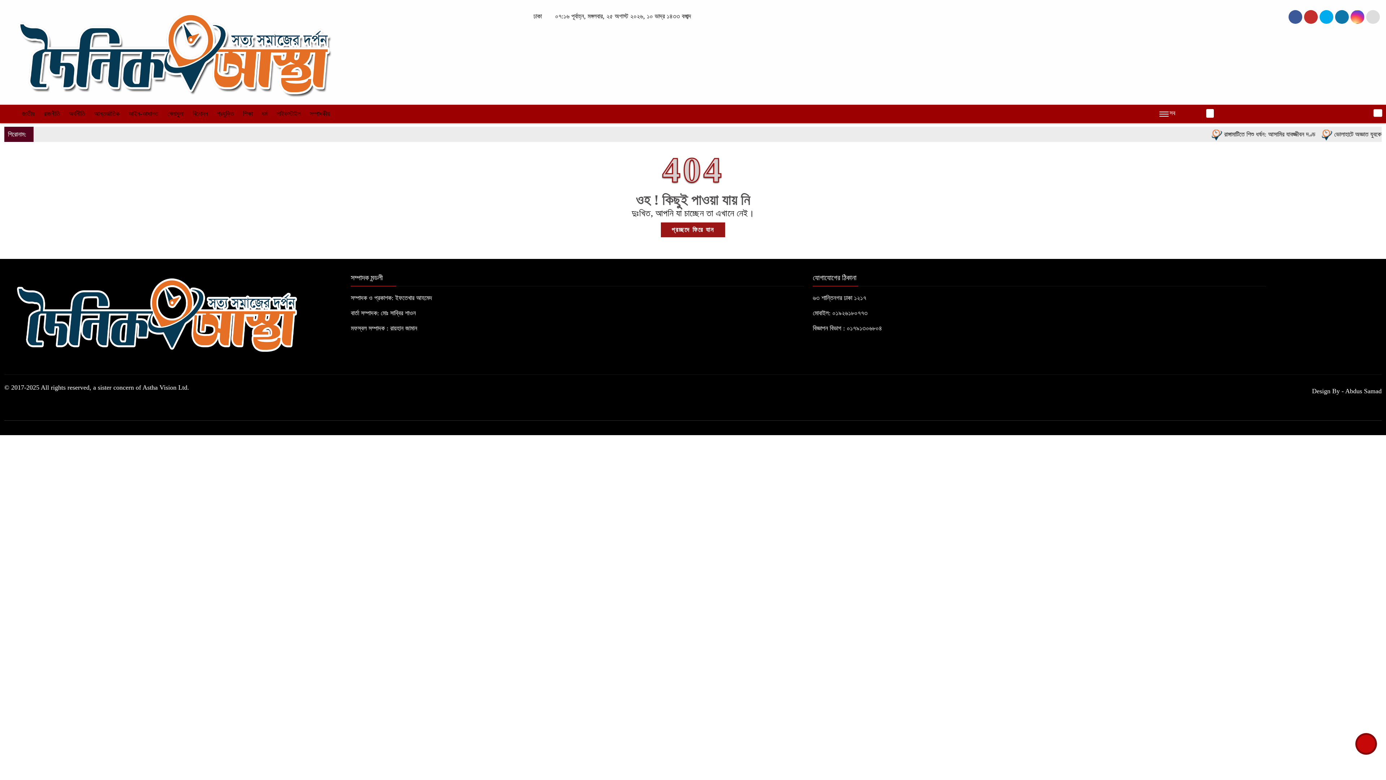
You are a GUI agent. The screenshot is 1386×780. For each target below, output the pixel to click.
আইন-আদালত (143, 113)
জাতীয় (28, 113)
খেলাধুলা (175, 113)
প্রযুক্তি (225, 113)
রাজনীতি (52, 113)
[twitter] (1311, 17)
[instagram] (1326, 17)
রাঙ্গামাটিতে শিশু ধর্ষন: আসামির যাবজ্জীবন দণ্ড (1244, 134)
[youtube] (1357, 17)
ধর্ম (264, 113)
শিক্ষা (248, 113)
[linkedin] (1342, 17)
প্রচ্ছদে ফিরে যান (693, 229)
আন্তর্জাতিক (106, 113)
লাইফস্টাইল (288, 113)
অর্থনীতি (77, 113)
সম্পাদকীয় (320, 113)
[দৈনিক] (173, 51)
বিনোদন (200, 113)
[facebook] (1295, 17)
